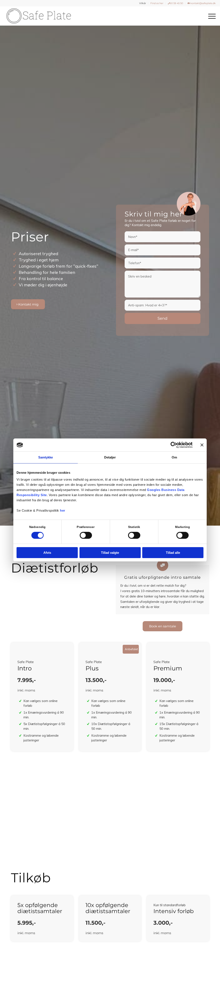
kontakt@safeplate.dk (203, 3)
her (62, 510)
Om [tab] (174, 457)
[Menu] (210, 16)
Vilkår (142, 3)
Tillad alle (173, 552)
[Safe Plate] (38, 16)
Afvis (47, 552)
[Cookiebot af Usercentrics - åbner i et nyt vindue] (173, 445)
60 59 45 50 (176, 3)
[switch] (86, 535)
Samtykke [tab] (45, 457)
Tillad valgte (110, 552)
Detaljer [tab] (110, 457)
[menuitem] (142, 3)
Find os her (156, 3)
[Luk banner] (201, 444)
